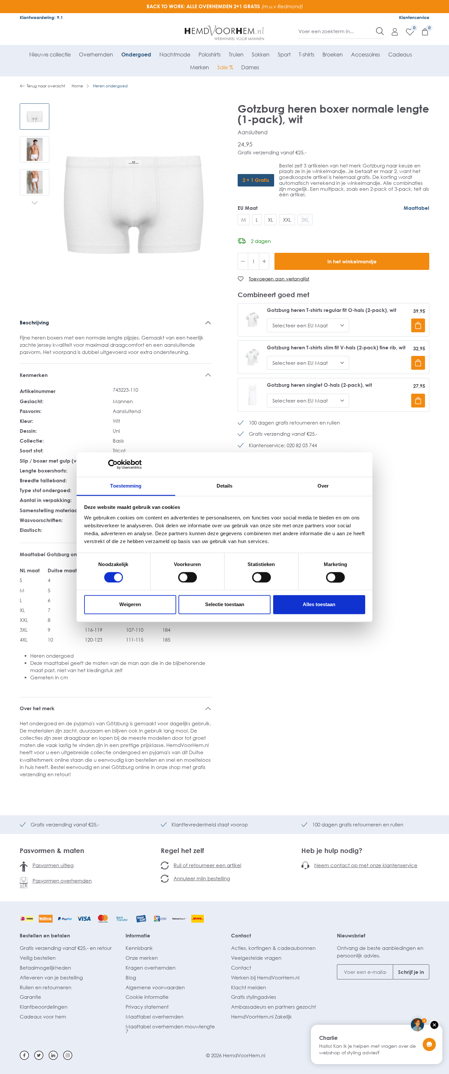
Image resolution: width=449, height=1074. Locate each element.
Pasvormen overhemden (62, 881)
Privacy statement (147, 1007)
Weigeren (130, 604)
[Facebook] (24, 1055)
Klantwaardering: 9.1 (41, 17)
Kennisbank (139, 948)
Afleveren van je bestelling (51, 977)
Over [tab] (323, 486)
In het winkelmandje (352, 261)
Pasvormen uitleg (53, 865)
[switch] (187, 577)
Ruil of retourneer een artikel (207, 865)
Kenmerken (34, 375)
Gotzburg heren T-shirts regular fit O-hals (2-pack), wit (331, 310)
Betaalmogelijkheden (45, 968)
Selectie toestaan (224, 604)
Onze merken (142, 958)
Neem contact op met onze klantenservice (365, 865)
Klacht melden (248, 987)
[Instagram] (67, 1055)
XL (270, 220)
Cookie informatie (147, 997)
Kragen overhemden (151, 968)
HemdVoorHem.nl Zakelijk (261, 1016)
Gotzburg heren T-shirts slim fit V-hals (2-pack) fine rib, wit (336, 347)
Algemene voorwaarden (155, 987)
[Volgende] (34, 203)
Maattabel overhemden (154, 1016)
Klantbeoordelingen (43, 1007)
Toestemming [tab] (125, 486)
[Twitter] (38, 1055)
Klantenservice (414, 17)
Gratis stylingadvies (253, 997)
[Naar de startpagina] (224, 32)
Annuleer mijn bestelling (202, 878)
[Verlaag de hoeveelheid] (243, 261)
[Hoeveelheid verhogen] (264, 261)
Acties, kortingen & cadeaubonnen (273, 948)
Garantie (30, 997)
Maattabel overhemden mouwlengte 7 (170, 1028)
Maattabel (416, 208)
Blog (131, 977)
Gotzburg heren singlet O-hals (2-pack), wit (319, 385)
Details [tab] (225, 486)
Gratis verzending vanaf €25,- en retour (66, 948)
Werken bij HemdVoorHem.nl (265, 977)
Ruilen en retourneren (45, 987)
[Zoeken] (380, 31)
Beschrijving (34, 322)
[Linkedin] (53, 1055)
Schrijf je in (411, 972)
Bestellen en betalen (45, 935)
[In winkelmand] (418, 325)
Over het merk (37, 708)
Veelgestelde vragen (256, 958)
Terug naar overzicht (46, 85)
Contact (241, 935)
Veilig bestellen (38, 958)
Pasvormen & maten (52, 850)
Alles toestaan (319, 604)
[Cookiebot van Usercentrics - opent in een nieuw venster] (113, 464)
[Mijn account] (391, 31)
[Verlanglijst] (406, 31)
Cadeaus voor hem (43, 1016)
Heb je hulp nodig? (331, 850)
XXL (287, 220)
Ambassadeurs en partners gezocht (273, 1007)
